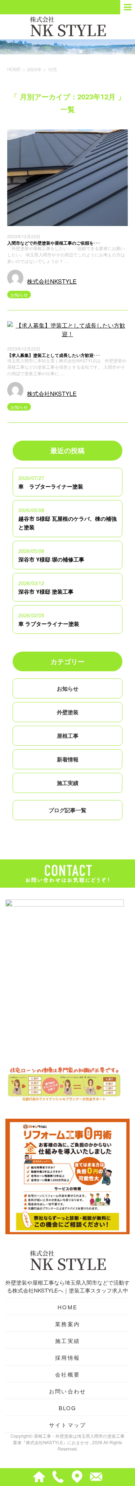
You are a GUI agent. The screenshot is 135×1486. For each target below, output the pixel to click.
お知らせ (19, 294)
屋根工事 (67, 736)
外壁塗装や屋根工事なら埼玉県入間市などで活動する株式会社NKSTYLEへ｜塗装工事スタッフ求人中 (67, 1286)
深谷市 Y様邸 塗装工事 (45, 591)
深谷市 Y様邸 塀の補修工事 (51, 559)
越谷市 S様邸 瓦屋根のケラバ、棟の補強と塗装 (67, 523)
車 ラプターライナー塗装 (50, 486)
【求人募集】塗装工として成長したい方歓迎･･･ (53, 355)
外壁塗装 (67, 712)
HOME (67, 1307)
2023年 (34, 69)
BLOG (68, 1408)
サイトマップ (67, 1424)
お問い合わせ (67, 1391)
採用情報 (67, 1357)
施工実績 (67, 783)
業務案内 (67, 1324)
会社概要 (67, 1374)
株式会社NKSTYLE (52, 281)
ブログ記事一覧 (67, 810)
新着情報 (67, 759)
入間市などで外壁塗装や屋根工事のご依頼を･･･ (53, 243)
